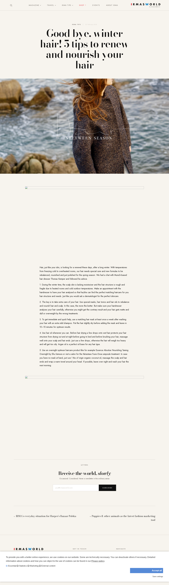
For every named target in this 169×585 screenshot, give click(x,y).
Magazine (34, 5)
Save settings (157, 576)
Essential (12, 566)
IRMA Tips (66, 5)
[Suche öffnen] (11, 5)
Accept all (157, 570)
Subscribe (107, 488)
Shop (81, 5)
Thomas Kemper (58, 278)
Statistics (23, 566)
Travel (50, 5)
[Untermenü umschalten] (40, 5)
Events (96, 5)
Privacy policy (97, 561)
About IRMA (112, 5)
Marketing (34, 566)
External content (48, 566)
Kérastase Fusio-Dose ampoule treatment (101, 354)
